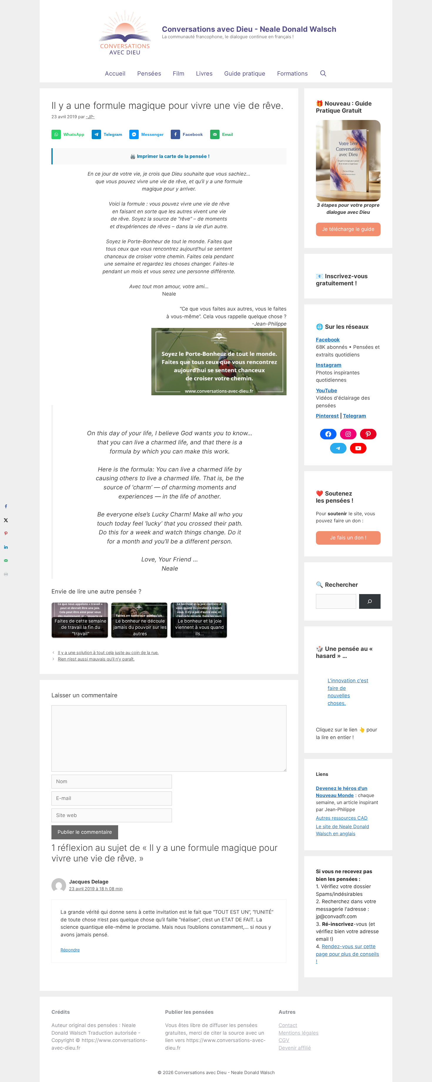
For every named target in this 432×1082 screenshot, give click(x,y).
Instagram (328, 365)
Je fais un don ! (348, 538)
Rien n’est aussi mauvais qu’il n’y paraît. (96, 658)
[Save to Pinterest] (6, 533)
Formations (292, 73)
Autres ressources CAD (342, 818)
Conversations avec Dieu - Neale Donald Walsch (249, 29)
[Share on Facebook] (6, 506)
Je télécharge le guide (348, 229)
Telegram (354, 416)
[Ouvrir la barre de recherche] (323, 73)
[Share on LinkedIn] (6, 547)
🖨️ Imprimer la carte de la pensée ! (170, 156)
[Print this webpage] (6, 574)
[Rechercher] (370, 601)
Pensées (149, 73)
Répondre (70, 949)
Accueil (115, 73)
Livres (204, 73)
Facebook (328, 340)
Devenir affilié (295, 1048)
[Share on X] (6, 520)
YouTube (326, 391)
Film (178, 73)
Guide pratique (244, 73)
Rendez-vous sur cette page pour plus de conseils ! (347, 953)
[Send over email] (6, 560)
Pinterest (327, 416)
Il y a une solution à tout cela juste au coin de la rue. (108, 652)
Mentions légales (299, 1033)
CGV (284, 1040)
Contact (288, 1025)
